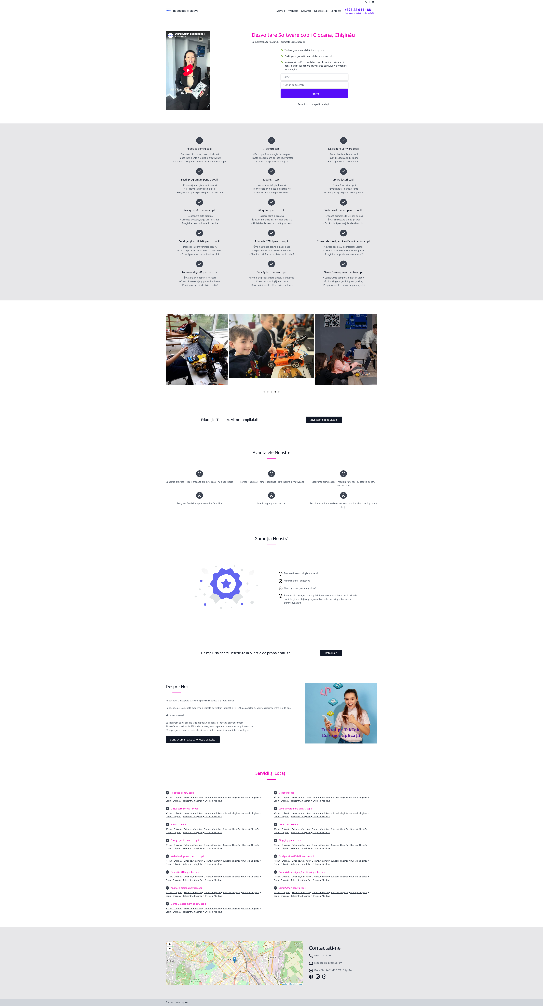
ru (366, 1)
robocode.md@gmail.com (328, 962)
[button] (234, 960)
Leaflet (284, 984)
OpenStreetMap (296, 984)
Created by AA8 (181, 1002)
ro (373, 1)
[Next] (373, 352)
